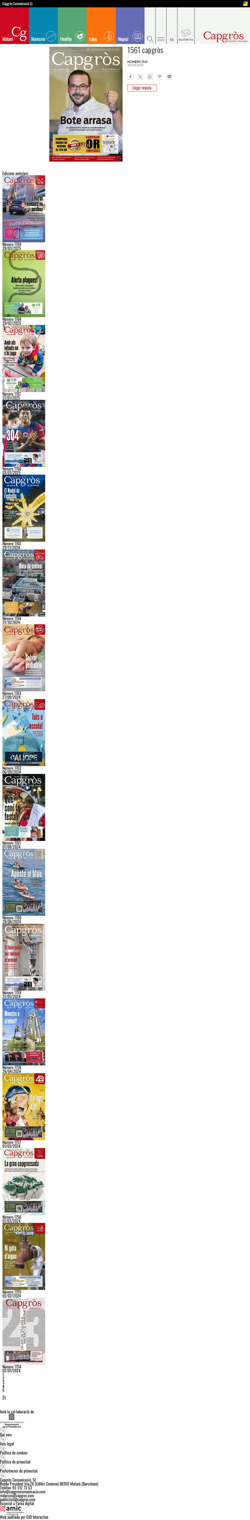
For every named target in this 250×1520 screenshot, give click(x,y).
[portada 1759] (125, 957)
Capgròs (220, 36)
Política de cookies (14, 1453)
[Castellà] (172, 25)
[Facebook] (130, 76)
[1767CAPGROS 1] (125, 358)
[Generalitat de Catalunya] (125, 1421)
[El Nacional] (245, 3)
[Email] (169, 76)
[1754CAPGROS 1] (125, 1331)
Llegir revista (142, 88)
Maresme (38, 39)
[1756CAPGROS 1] (125, 1181)
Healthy (66, 39)
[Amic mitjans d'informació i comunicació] (125, 1510)
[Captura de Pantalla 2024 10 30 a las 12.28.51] (125, 582)
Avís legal (7, 1444)
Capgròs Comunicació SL (17, 3)
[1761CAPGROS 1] (125, 807)
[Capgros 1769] (125, 208)
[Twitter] (140, 76)
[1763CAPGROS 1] (125, 657)
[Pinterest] (160, 76)
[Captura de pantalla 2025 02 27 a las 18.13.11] (125, 283)
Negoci (123, 39)
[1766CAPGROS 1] (125, 433)
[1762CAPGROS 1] (125, 732)
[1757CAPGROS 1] (125, 1106)
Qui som (6, 1435)
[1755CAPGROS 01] (125, 1256)
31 (4, 1398)
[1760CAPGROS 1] (125, 882)
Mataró (7, 39)
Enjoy (93, 39)
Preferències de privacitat (19, 1471)
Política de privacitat (15, 1462)
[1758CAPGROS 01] (125, 1031)
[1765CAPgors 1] (125, 508)
